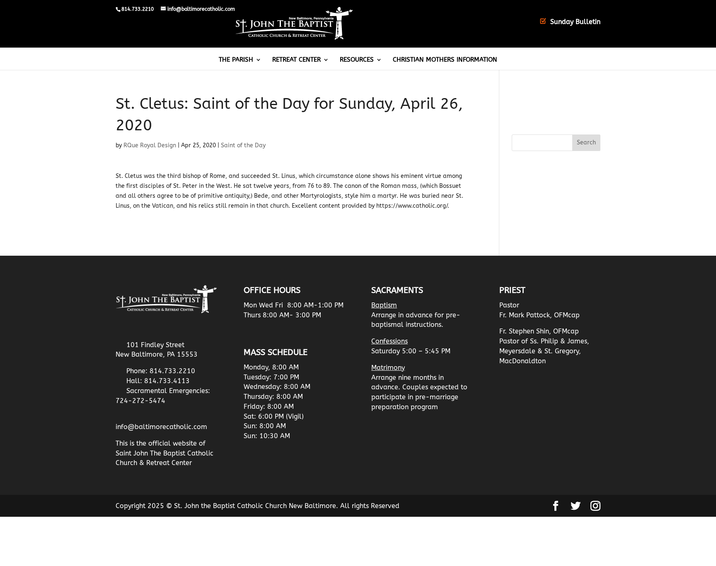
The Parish (236, 60)
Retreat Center (296, 60)
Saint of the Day (243, 145)
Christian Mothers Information (445, 60)
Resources (357, 60)
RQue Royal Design (149, 145)
